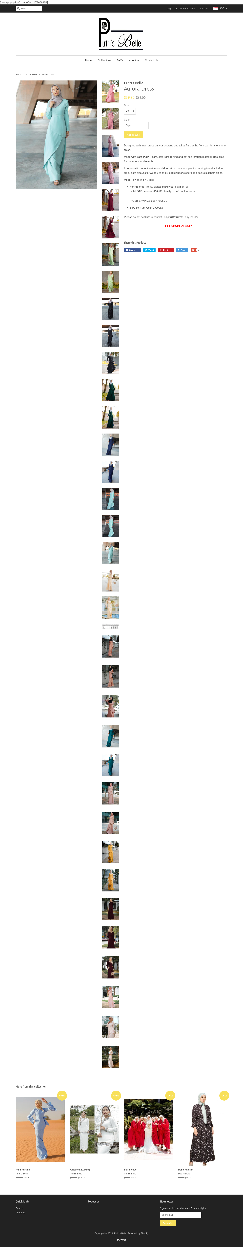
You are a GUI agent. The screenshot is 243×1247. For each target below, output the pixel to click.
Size (126, 105)
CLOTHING (31, 74)
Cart (206, 8)
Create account (187, 8)
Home (88, 60)
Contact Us (151, 60)
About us (134, 60)
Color (127, 119)
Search (19, 1208)
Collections (104, 60)
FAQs (120, 60)
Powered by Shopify (138, 1233)
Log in (170, 8)
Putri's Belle (120, 1233)
